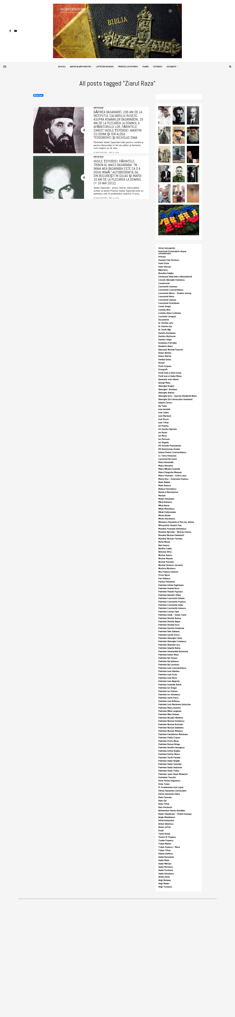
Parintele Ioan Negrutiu (169, 681)
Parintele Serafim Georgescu (171, 747)
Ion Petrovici (164, 439)
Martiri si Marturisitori (168, 492)
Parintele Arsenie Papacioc (170, 592)
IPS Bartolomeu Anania (169, 449)
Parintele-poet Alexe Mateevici (173, 774)
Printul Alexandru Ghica (169, 794)
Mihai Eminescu (165, 502)
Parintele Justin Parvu (168, 698)
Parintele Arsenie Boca (168, 588)
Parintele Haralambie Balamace (173, 651)
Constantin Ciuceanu (167, 287)
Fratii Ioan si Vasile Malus (170, 376)
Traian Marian (164, 844)
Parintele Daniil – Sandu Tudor (172, 615)
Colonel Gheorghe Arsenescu (171, 280)
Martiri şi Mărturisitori (80, 66)
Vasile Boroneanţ (166, 857)
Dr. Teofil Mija (164, 330)
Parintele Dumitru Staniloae (171, 628)
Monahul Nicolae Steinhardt (171, 535)
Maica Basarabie (166, 462)
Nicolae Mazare (165, 558)
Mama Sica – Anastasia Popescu (173, 479)
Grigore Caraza (165, 403)
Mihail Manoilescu (166, 509)
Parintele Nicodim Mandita (170, 718)
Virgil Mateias (164, 880)
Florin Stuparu (164, 366)
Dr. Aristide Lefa (165, 323)
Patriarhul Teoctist (167, 777)
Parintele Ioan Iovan (167, 674)
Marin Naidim (164, 482)
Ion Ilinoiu (162, 432)
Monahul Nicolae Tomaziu (170, 539)
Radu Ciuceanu (165, 797)
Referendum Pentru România (171, 810)
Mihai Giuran (163, 505)
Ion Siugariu (163, 442)
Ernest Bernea (164, 353)
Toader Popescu (165, 840)
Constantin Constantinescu (170, 290)
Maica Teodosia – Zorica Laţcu (172, 476)
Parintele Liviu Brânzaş (169, 701)
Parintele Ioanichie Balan (169, 685)
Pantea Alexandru (166, 582)
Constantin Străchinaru (168, 303)
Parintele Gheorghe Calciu (170, 638)
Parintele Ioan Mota (167, 678)
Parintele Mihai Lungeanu (169, 711)
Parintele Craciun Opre (168, 612)
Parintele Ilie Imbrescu (168, 661)
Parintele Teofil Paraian (169, 757)
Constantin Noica (166, 296)
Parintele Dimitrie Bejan (169, 621)
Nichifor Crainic (165, 549)
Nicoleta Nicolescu (166, 568)
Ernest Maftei (164, 356)
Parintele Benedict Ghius (169, 595)
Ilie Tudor (162, 406)
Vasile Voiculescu (166, 874)
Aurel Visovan (164, 267)
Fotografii (157, 66)
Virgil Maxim (163, 883)
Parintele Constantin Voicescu (172, 608)
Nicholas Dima (164, 552)
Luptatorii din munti (167, 459)
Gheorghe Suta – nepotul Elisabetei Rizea (177, 396)
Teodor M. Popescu (167, 837)
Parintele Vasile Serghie (169, 761)
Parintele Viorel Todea (168, 771)
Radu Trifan (163, 804)
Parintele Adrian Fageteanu (171, 585)
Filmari (161, 363)
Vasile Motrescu (165, 867)
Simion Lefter (164, 827)
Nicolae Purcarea (166, 562)
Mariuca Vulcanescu (167, 489)
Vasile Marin (163, 860)
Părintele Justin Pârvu (128, 66)
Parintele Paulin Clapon (169, 738)
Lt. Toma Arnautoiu (167, 456)
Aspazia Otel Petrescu (168, 260)
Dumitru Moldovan (167, 336)
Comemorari (164, 283)
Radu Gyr (162, 801)
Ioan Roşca (163, 419)
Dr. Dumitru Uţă (165, 326)
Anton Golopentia (166, 248)
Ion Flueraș (163, 426)
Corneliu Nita (164, 310)
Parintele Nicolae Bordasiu (170, 724)
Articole (62, 66)
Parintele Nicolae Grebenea (170, 728)
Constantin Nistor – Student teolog (174, 293)
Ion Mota (162, 436)
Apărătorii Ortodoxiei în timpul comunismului (172, 252)
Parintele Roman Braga (169, 744)
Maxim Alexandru (166, 499)
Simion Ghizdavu (165, 824)
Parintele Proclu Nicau (168, 741)
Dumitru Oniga (164, 340)
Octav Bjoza (164, 575)
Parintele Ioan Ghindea (168, 671)
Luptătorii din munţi (105, 66)
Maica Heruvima (165, 466)
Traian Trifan (164, 850)
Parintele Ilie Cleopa (167, 658)
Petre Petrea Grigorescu (169, 781)
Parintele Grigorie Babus (169, 648)
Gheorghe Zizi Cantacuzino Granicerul (175, 399)
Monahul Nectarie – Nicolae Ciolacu (174, 532)
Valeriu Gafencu (165, 854)
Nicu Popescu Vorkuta (168, 572)
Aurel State (163, 263)
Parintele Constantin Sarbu (170, 605)
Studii (160, 830)
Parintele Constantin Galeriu (171, 598)
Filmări (145, 66)
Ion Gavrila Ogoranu (167, 429)
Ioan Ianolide (164, 409)
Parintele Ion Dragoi (167, 688)
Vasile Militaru (164, 864)
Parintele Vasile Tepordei (169, 764)
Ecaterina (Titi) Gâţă (167, 343)
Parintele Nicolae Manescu (170, 731)
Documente (171, 66)
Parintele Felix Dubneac (169, 631)
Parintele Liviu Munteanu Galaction (174, 704)
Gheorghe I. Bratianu (167, 389)
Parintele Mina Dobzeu (168, 714)
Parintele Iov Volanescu (169, 694)
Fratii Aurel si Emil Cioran (169, 373)
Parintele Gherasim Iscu (169, 645)
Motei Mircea (164, 542)
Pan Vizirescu (164, 578)
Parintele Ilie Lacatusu (168, 665)
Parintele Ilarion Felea (168, 655)
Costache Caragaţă (167, 316)
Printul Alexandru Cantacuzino (172, 791)
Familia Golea (164, 359)
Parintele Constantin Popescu (172, 602)
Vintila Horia (164, 877)
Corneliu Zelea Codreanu (169, 313)
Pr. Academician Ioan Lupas (170, 787)
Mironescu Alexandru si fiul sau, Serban (176, 522)
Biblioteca (163, 270)
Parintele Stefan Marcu (169, 754)
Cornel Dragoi (164, 306)
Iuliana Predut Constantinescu (172, 452)
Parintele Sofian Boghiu (169, 751)
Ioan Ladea (163, 412)
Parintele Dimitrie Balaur (169, 618)
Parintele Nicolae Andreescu (171, 721)
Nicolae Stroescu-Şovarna (170, 565)
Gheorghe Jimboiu (166, 393)
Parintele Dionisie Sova (168, 625)
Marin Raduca (164, 485)
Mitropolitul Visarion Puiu (170, 525)
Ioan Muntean (164, 416)
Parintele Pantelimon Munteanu (173, 734)
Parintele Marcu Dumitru (169, 708)
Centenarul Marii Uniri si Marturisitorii (175, 277)
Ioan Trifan (163, 423)
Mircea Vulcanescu (166, 519)
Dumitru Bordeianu (167, 333)
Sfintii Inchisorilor (166, 820)
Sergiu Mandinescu (166, 817)
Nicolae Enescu (165, 555)
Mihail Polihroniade (167, 512)
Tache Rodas (164, 834)
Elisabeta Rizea (165, 346)
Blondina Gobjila (166, 273)
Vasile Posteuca (165, 870)
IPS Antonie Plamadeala (169, 446)
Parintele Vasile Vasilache (170, 767)
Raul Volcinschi (165, 807)
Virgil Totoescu (165, 887)
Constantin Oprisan (167, 300)
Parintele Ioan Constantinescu (172, 668)
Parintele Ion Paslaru (168, 691)
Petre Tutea (163, 784)
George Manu (164, 383)
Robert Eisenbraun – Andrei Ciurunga (174, 814)
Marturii (161, 496)
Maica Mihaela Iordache (169, 469)
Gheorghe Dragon (166, 386)
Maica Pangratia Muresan (170, 472)
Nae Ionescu (163, 545)
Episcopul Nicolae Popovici (170, 350)
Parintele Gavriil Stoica (169, 635)
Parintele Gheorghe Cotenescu (172, 641)
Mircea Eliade (164, 515)
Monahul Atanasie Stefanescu (172, 529)
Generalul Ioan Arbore (168, 379)
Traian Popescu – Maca (169, 847)
